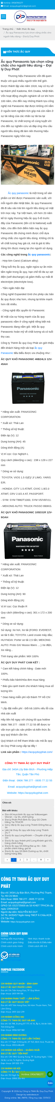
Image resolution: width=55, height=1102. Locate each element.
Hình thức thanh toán (39, 939)
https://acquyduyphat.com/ (37, 752)
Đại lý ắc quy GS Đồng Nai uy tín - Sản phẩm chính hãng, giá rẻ (25, 847)
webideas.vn (33, 1095)
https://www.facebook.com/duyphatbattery (23, 975)
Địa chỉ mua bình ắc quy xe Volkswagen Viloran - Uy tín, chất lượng (26, 815)
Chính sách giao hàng (12, 942)
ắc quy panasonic (39, 254)
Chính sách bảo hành (12, 946)
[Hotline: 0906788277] (50, 1074)
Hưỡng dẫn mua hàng (12, 939)
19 (41, 860)
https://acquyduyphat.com (22, 922)
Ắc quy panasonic (18, 193)
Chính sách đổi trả (37, 946)
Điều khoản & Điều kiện (40, 942)
